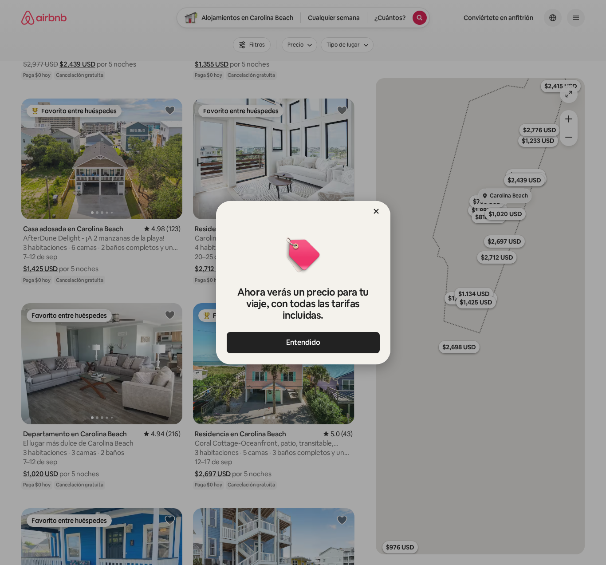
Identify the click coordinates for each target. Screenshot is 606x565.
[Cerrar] (376, 211)
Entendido (303, 342)
